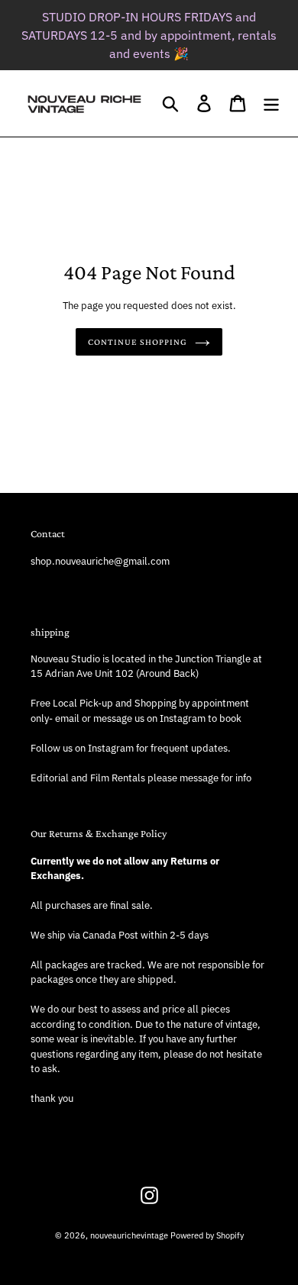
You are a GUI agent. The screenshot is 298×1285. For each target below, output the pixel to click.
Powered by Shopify (207, 1235)
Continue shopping (137, 342)
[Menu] (271, 103)
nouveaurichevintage (129, 1235)
